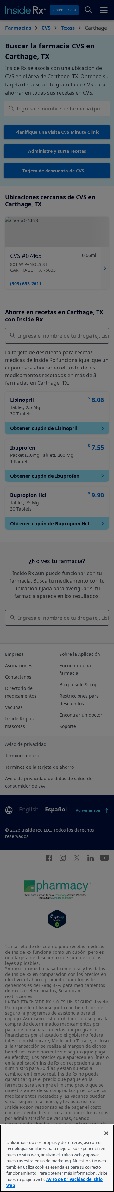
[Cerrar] (106, 1133)
